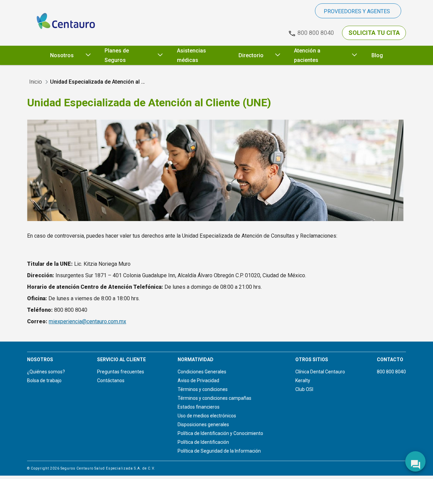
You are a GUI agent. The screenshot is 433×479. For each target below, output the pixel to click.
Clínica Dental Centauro (320, 371)
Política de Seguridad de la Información (219, 451)
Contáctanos (110, 380)
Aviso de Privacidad (198, 380)
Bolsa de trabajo (44, 380)
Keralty (302, 380)
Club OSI (304, 389)
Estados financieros (199, 407)
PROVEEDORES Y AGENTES (357, 11)
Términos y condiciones (203, 389)
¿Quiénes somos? (46, 371)
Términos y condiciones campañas (214, 398)
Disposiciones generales (203, 424)
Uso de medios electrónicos (207, 415)
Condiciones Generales (202, 371)
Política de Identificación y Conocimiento (220, 433)
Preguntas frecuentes (120, 371)
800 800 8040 (391, 371)
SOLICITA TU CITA (374, 32)
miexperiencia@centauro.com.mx (87, 321)
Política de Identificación (203, 442)
